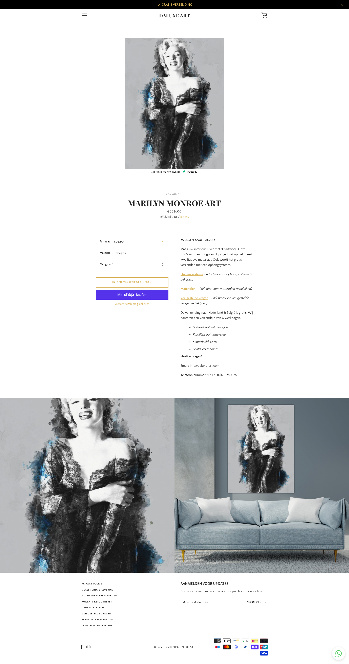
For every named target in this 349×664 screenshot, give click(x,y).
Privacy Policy (92, 583)
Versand (184, 216)
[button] (338, 653)
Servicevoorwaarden (97, 619)
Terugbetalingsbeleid (97, 625)
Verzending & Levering (98, 590)
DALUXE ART (174, 15)
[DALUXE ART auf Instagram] (88, 647)
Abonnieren (254, 602)
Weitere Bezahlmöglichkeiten (132, 304)
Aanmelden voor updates (204, 584)
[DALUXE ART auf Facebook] (82, 647)
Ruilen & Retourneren (97, 601)
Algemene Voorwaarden (99, 595)
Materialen (188, 289)
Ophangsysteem (192, 274)
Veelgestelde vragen (194, 298)
